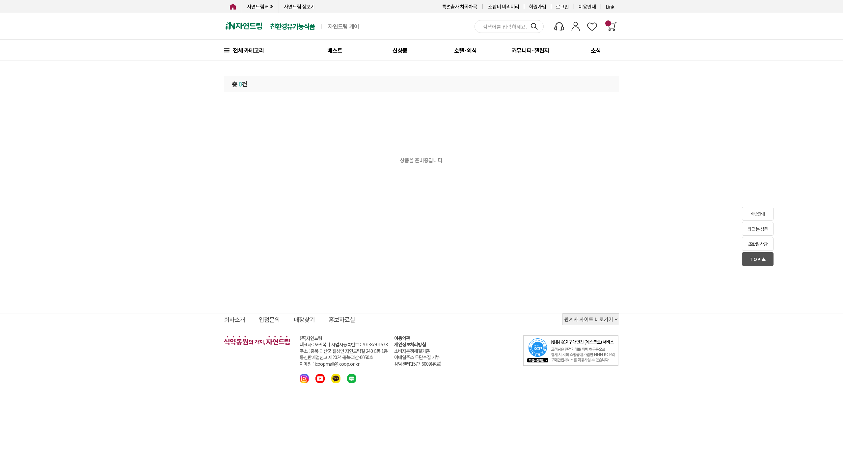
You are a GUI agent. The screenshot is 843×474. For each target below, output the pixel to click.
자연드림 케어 (260, 6)
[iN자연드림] (233, 6)
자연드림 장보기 (299, 6)
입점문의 (269, 319)
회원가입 (537, 6)
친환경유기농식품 (292, 26)
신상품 (400, 50)
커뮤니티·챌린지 (530, 50)
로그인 (562, 6)
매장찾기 (304, 319)
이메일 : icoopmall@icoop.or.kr (329, 364)
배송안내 (757, 214)
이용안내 (587, 6)
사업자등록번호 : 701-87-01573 (359, 344)
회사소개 (234, 319)
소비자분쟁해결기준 (412, 351)
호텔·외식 (465, 50)
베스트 (334, 50)
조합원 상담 (757, 244)
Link (610, 6)
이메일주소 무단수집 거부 (417, 357)
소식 (596, 50)
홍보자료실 (342, 319)
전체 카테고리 (248, 50)
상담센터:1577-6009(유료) (417, 364)
